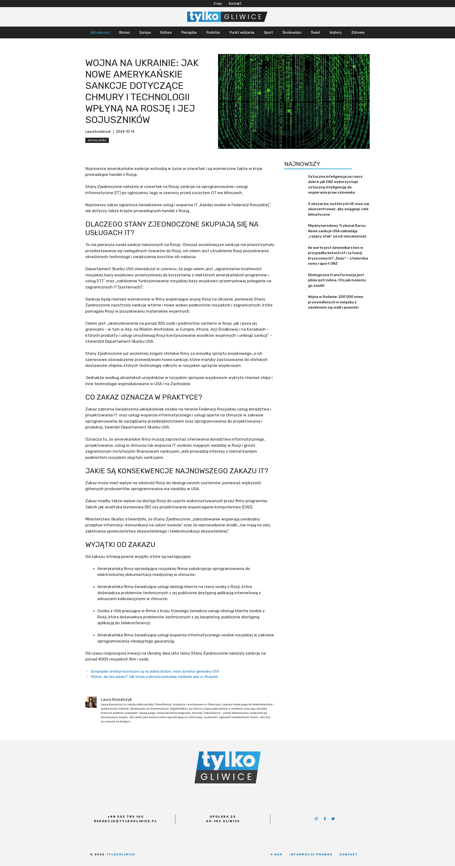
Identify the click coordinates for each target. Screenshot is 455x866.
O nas (218, 4)
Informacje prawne (311, 854)
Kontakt (235, 4)
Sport (268, 32)
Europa (145, 32)
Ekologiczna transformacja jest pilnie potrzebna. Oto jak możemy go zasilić (337, 280)
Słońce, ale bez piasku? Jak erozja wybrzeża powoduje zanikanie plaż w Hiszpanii (154, 677)
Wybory (336, 32)
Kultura (166, 32)
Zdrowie (357, 32)
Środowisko (291, 32)
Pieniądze (189, 32)
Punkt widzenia (241, 32)
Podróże (213, 32)
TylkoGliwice (120, 854)
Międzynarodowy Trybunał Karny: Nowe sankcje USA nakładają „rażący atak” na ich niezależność (337, 230)
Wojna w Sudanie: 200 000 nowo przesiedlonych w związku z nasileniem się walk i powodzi (335, 302)
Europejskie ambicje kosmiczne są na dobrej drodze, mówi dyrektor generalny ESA (155, 671)
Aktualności (100, 32)
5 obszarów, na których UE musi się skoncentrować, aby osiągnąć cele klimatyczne (338, 209)
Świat (315, 32)
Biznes (124, 32)
